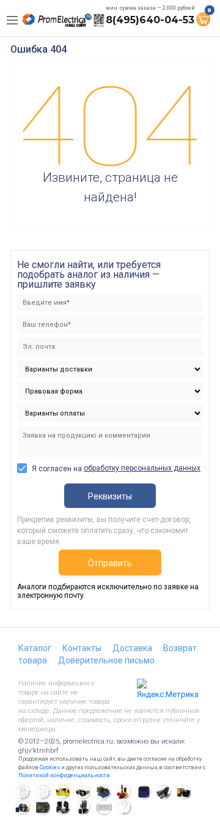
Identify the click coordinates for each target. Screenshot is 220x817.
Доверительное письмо (106, 660)
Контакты (81, 648)
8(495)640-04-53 (150, 20)
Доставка (132, 648)
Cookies (50, 767)
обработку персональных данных (142, 468)
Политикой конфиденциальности (64, 775)
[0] (203, 18)
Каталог (34, 648)
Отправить (110, 563)
